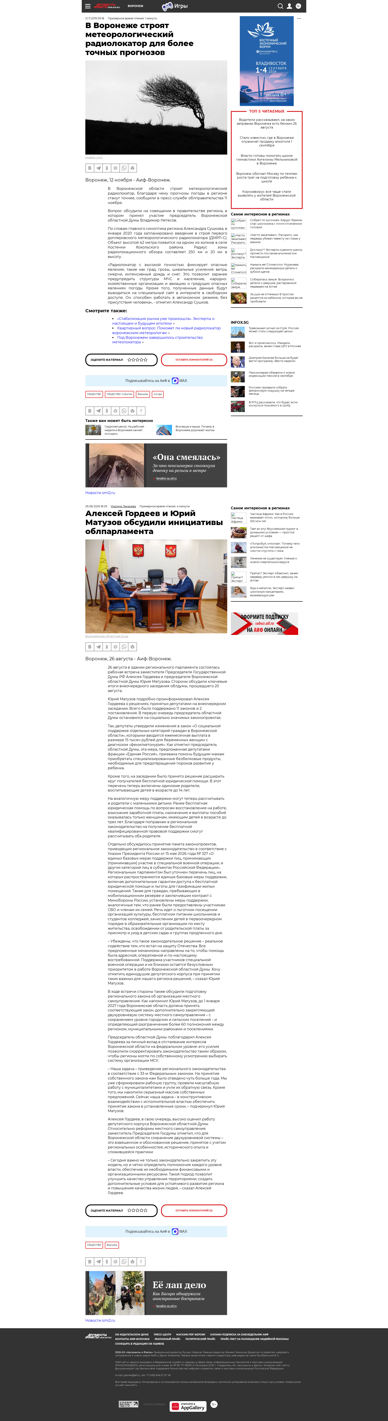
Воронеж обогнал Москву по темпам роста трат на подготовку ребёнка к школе (266, 177)
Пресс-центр (162, 1334)
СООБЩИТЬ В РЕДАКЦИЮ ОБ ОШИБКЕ (139, 1343)
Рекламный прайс (167, 1339)
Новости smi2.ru (100, 493)
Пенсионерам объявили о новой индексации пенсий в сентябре (272, 374)
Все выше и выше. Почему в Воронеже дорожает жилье (195, 428)
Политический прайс (200, 1339)
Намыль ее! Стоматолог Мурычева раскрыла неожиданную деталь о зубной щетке (274, 268)
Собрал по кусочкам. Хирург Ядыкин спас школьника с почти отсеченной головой (276, 223)
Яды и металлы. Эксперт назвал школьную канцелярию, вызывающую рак (272, 591)
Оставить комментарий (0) (194, 359)
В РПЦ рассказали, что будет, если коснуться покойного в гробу (273, 404)
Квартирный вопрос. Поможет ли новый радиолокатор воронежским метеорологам (166, 330)
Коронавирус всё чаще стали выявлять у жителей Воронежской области (267, 195)
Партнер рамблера (154, 1404)
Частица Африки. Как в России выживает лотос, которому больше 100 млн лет (275, 517)
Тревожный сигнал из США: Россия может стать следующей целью (274, 330)
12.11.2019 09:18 (94, 18)
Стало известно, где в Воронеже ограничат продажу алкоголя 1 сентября (267, 141)
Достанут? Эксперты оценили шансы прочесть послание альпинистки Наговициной (276, 253)
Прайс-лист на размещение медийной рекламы (254, 1339)
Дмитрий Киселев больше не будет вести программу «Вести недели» (273, 359)
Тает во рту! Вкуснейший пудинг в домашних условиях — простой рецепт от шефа (274, 532)
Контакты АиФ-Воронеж (132, 1339)
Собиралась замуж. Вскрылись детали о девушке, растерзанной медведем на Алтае (273, 283)
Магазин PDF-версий (190, 1334)
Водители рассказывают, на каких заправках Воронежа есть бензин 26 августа (267, 123)
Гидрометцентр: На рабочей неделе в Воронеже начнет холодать (124, 430)
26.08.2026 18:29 (96, 506)
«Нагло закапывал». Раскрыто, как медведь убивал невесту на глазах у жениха (275, 238)
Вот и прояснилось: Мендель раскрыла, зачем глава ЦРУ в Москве (275, 344)
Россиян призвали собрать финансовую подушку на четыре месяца (271, 390)
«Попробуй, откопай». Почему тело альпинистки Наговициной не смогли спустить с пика (275, 547)
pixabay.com (94, 157)
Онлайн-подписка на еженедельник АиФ (239, 1334)
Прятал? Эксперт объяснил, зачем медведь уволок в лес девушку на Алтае (274, 577)
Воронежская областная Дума (106, 636)
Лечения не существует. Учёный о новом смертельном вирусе (273, 560)
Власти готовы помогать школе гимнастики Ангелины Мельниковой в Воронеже (267, 159)
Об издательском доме (132, 1334)
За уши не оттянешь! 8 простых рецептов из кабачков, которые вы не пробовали (276, 298)
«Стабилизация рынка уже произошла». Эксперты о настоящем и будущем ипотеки (163, 321)
